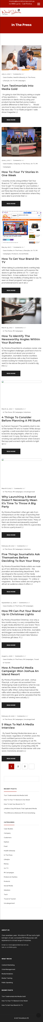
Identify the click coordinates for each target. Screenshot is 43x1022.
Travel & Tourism (10, 899)
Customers (7, 837)
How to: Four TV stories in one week (17, 800)
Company (16, 163)
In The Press (30, 77)
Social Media (23, 254)
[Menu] (38, 4)
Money (6, 864)
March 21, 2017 (7, 409)
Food (5, 846)
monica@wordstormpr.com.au (22, 1)
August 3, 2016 (7, 656)
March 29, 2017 (7, 328)
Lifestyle (6, 80)
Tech (6, 894)
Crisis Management (8, 969)
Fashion (6, 842)
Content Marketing (8, 965)
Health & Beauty (19, 77)
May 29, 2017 (6, 247)
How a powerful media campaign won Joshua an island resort (20, 671)
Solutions (27, 412)
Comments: (18, 74)
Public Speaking (7, 982)
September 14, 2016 (9, 602)
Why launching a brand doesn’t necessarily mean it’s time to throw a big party (19, 501)
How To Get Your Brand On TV (14, 804)
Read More (11, 120)
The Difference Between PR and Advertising (19, 813)
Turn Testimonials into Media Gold (16, 795)
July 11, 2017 (6, 74)
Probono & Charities (10, 877)
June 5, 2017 (6, 160)
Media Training (7, 978)
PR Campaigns (20, 80)
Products (15, 254)
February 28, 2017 (8, 546)
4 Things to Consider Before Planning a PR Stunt (21, 419)
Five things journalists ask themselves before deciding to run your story (21, 557)
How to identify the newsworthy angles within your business (21, 339)
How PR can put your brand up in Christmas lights (21, 612)
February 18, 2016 (8, 716)
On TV (12, 80)
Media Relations (7, 974)
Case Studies (8, 77)
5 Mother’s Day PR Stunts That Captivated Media (20, 808)
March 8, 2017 (7, 488)
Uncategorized (29, 492)
